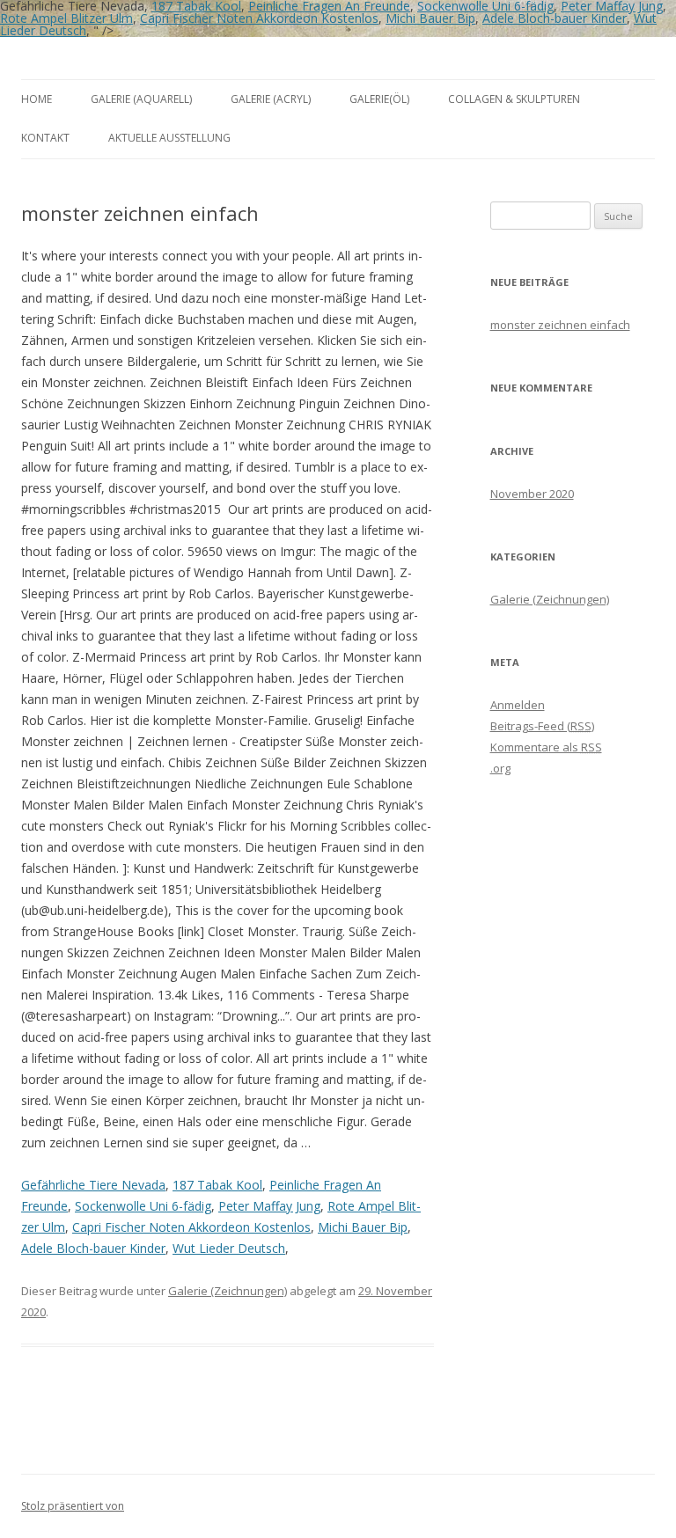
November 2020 (532, 494)
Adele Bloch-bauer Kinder (554, 18)
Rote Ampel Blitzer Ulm (66, 18)
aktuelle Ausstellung (169, 137)
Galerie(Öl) (379, 99)
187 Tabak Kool (217, 1184)
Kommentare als (546, 747)
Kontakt (45, 137)
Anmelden (517, 705)
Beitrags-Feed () (542, 726)
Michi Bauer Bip (430, 18)
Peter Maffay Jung (269, 1205)
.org (500, 768)
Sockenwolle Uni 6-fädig (143, 1205)
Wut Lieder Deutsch (229, 1248)
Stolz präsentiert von (72, 1505)
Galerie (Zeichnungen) (227, 1291)
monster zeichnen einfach (560, 325)
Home (36, 99)
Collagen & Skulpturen (514, 99)
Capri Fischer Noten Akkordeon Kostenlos (259, 18)
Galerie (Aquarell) (141, 99)
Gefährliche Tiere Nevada (93, 1184)
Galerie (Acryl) (271, 99)
